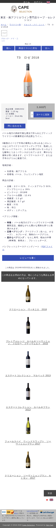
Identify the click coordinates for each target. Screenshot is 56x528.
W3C (16, 513)
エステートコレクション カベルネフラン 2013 (28, 408)
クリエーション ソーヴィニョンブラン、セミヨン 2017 (28, 476)
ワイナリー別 (15, 25)
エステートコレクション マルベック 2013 (28, 375)
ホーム (26, 2)
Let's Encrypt (32, 511)
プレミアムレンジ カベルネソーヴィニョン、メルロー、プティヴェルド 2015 (28, 342)
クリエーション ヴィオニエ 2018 (28, 309)
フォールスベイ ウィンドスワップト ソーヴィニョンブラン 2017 (28, 442)
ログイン (38, 2)
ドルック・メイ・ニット (34, 25)
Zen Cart (49, 525)
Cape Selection (28, 525)
